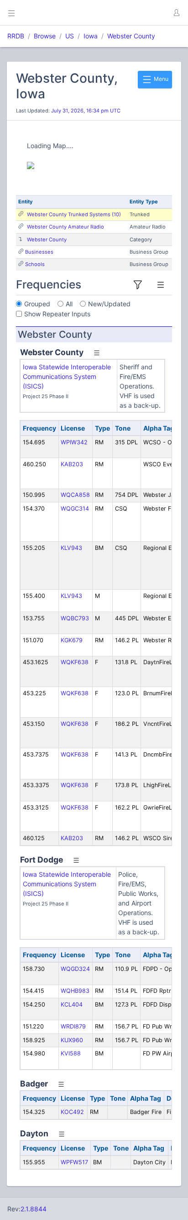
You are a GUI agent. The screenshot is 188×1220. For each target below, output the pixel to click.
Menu (160, 78)
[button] (176, 13)
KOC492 (72, 1111)
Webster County (131, 36)
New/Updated (109, 304)
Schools (35, 264)
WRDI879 (73, 1026)
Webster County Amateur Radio (65, 227)
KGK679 (72, 640)
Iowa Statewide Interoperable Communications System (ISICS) (67, 376)
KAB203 (72, 464)
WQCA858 (75, 494)
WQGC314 (75, 508)
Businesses (39, 252)
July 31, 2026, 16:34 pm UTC (85, 110)
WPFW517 (74, 1162)
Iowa (91, 36)
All (69, 304)
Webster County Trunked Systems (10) (74, 214)
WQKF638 (75, 662)
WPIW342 (74, 442)
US (69, 36)
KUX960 (72, 1040)
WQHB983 (75, 990)
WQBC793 (75, 618)
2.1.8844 (34, 1209)
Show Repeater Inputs (57, 314)
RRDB (15, 36)
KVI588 (71, 1053)
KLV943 (71, 547)
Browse (45, 36)
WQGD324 (75, 968)
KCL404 (72, 1004)
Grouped (37, 304)
